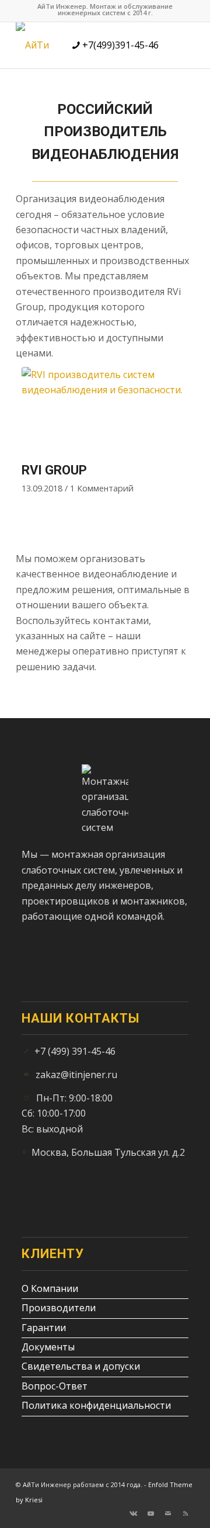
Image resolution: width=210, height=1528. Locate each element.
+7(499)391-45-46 (119, 45)
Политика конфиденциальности (96, 1405)
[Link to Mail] (168, 1513)
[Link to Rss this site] (185, 1513)
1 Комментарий (102, 488)
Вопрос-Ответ (55, 1386)
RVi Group (54, 470)
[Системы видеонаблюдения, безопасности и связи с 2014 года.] (37, 45)
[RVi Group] (105, 411)
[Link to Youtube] (150, 1513)
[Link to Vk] (133, 1513)
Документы (48, 1346)
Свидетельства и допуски (81, 1366)
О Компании (50, 1288)
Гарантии (44, 1327)
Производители (59, 1307)
